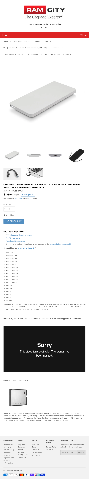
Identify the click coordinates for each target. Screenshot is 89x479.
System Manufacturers (21, 41)
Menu (7, 35)
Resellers (35, 450)
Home (5, 41)
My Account (8, 445)
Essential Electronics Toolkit (60, 244)
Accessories (55, 48)
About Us (49, 450)
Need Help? (44, 28)
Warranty (6, 453)
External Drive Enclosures (13, 54)
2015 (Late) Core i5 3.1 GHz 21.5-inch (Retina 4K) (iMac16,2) (25, 48)
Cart (85, 35)
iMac (46, 41)
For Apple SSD (33, 54)
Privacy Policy (51, 447)
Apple (37, 41)
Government (37, 453)
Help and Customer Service (21, 447)
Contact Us (22, 457)
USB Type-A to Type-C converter (19, 235)
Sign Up (81, 452)
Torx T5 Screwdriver (13, 238)
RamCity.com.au (15, 470)
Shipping (18, 198)
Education (36, 455)
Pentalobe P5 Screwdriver (15, 241)
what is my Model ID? (26, 248)
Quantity (7, 204)
